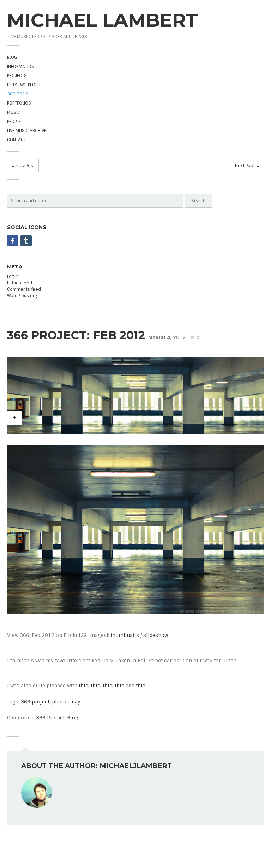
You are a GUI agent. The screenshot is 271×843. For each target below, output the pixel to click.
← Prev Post (23, 165)
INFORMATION (20, 66)
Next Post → (247, 165)
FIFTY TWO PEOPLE (24, 85)
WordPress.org (22, 295)
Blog (72, 717)
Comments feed (24, 289)
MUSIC (13, 112)
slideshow (155, 635)
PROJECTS (17, 76)
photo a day (66, 702)
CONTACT (16, 140)
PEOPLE (13, 121)
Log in (13, 276)
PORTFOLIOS (19, 103)
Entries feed (19, 283)
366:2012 (17, 94)
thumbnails (124, 635)
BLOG (12, 57)
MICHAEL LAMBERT (102, 19)
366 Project (50, 717)
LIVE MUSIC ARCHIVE (26, 131)
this (83, 685)
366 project (35, 702)
